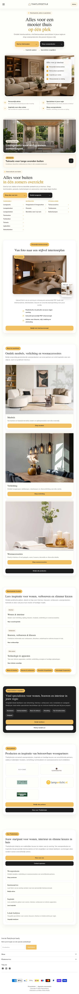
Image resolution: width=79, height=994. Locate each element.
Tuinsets (6, 222)
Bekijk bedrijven (39, 722)
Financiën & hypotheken (45, 670)
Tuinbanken (7, 219)
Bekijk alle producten (39, 571)
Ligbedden (6, 226)
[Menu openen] (4, 4)
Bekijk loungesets (35, 195)
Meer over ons (39, 858)
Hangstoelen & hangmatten (35, 205)
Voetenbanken (7, 229)
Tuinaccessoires (53, 205)
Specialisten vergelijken (48, 50)
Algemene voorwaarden (44, 986)
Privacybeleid (32, 986)
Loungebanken (8, 208)
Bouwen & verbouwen (27, 670)
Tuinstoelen (7, 215)
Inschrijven (31, 947)
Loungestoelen (8, 212)
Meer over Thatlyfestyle (39, 810)
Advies (74, 4)
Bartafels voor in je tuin (33, 212)
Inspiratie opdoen (31, 50)
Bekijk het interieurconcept (39, 328)
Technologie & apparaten (62, 670)
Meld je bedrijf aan (39, 728)
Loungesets (7, 205)
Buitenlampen (53, 212)
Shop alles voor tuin (11, 195)
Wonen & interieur (12, 670)
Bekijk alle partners (39, 804)
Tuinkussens (52, 208)
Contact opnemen (39, 863)
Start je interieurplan (23, 44)
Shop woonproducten (48, 44)
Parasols (28, 208)
